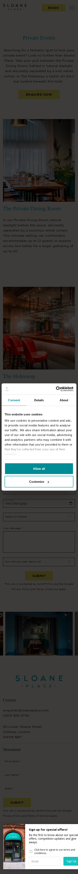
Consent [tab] (14, 400)
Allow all (39, 468)
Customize (36, 481)
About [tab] (64, 400)
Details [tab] (39, 400)
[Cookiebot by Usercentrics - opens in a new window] (56, 389)
